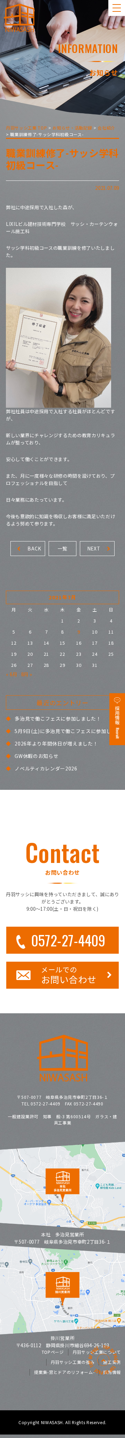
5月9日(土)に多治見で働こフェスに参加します (68, 730)
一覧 (62, 548)
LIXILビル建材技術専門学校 (36, 223)
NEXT (93, 548)
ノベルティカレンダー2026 (46, 768)
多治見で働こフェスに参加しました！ (58, 718)
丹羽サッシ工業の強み (73, 1362)
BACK (34, 548)
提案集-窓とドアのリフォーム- (64, 1372)
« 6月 (11, 674)
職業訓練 (67, 247)
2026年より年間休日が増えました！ (56, 743)
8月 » (26, 674)
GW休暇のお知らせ (36, 755)
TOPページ (53, 1352)
